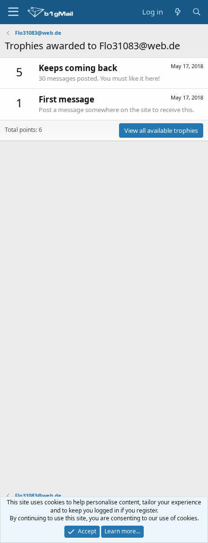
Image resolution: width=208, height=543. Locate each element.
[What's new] (177, 12)
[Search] (196, 12)
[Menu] (13, 12)
